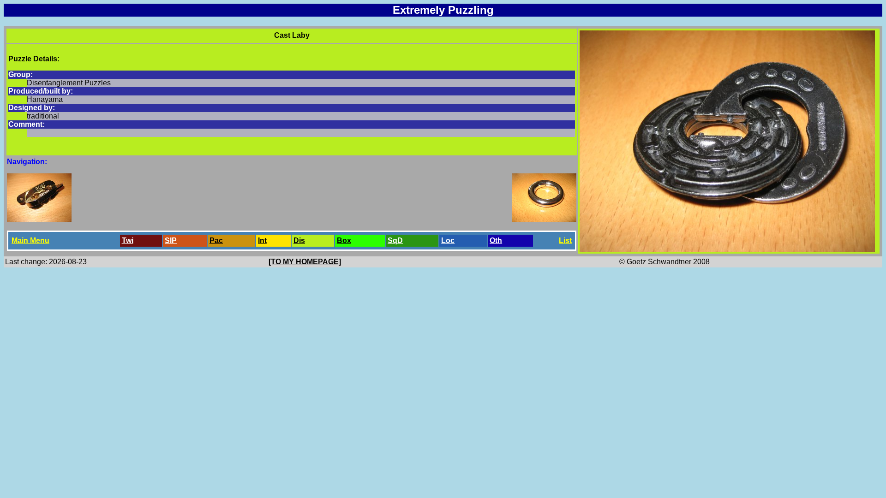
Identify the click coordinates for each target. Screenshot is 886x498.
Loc (448, 240)
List (565, 240)
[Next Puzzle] (544, 219)
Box (344, 240)
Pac (216, 240)
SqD (395, 240)
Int (262, 240)
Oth (496, 240)
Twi (127, 240)
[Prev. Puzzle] (39, 219)
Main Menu (30, 240)
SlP (171, 240)
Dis (299, 240)
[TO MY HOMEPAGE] (305, 262)
